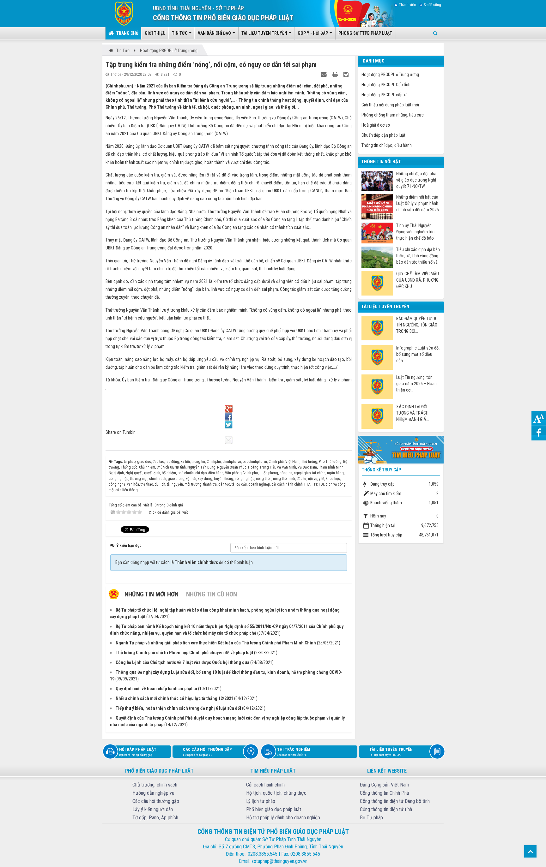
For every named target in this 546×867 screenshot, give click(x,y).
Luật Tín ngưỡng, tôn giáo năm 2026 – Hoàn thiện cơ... (416, 383)
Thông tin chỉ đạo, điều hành (386, 145)
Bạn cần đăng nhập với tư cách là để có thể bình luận (184, 562)
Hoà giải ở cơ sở (375, 125)
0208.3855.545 (262, 854)
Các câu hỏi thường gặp (207, 751)
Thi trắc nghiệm (293, 751)
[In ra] (335, 74)
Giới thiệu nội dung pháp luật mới (390, 104)
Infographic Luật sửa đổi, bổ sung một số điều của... (418, 354)
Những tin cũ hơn (211, 594)
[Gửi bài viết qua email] (324, 74)
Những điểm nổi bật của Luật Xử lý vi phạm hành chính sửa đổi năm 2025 (417, 203)
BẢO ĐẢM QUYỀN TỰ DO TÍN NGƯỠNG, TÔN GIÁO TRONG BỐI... (417, 325)
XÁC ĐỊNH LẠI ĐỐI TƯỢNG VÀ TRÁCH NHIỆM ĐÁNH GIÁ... (412, 413)
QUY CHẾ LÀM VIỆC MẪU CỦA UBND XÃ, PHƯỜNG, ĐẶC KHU (418, 280)
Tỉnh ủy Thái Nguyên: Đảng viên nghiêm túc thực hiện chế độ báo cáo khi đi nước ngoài (415, 232)
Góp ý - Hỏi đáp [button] (313, 33)
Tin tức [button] (180, 33)
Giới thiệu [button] (155, 33)
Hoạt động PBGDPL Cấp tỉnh (385, 84)
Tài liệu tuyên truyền (391, 751)
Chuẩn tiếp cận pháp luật (383, 135)
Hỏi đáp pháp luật (137, 751)
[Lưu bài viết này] (346, 74)
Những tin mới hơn (151, 594)
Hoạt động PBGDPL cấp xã (384, 94)
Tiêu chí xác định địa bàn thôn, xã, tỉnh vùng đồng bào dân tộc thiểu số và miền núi (418, 256)
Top (530, 851)
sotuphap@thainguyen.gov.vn (279, 861)
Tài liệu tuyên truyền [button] (264, 33)
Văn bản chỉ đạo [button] (215, 33)
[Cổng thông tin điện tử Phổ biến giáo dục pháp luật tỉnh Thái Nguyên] (119, 13)
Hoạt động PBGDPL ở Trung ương (390, 74)
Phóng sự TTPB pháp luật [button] (365, 33)
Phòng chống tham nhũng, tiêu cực (392, 114)
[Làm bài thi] (401, 448)
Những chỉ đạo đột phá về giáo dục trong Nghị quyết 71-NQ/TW (416, 180)
